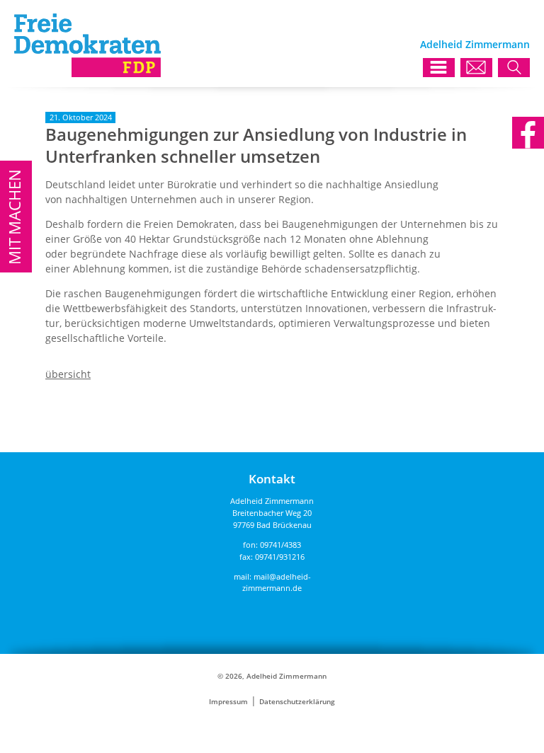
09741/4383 (280, 544)
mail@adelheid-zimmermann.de (276, 582)
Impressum (228, 701)
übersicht (68, 374)
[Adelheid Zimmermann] (87, 73)
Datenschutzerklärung (297, 701)
